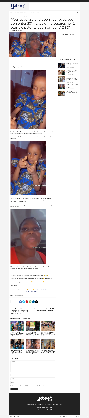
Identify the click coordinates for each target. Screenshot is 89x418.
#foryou (38, 289)
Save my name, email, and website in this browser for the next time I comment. (28, 385)
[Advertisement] (54, 6)
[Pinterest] (27, 301)
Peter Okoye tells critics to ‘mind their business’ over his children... (72, 65)
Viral (37, 1)
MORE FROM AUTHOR (25, 318)
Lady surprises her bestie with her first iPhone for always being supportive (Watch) (16, 352)
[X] (23, 301)
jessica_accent (16, 295)
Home (23, 1)
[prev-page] (52, 319)
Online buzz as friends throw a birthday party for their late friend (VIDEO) (44, 309)
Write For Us (71, 416)
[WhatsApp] (30, 301)
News (37, 12)
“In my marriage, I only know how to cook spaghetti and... (72, 71)
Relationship (55, 1)
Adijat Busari (14, 30)
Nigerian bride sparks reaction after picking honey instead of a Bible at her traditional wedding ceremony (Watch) (17, 335)
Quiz (60, 1)
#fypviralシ (45, 289)
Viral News (31, 12)
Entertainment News (30, 1)
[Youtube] (50, 409)
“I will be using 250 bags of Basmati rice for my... (72, 92)
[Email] (36, 301)
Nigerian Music (47, 1)
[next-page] (54, 319)
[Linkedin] (33, 301)
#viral (41, 289)
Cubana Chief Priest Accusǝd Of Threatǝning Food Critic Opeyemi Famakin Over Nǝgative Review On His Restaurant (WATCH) (20, 311)
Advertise (75, 1)
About (61, 416)
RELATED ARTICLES (15, 318)
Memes (63, 1)
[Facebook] (20, 301)
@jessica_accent (14, 289)
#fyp (36, 289)
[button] (77, 12)
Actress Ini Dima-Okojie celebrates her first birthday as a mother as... (72, 78)
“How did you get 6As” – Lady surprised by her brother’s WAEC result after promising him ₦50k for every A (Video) (33, 335)
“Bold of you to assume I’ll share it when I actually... (72, 86)
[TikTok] (44, 409)
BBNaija (41, 1)
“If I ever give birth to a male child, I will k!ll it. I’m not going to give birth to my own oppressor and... (32, 352)
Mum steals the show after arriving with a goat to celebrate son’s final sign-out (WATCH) (48, 334)
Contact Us (68, 1)
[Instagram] (41, 409)
